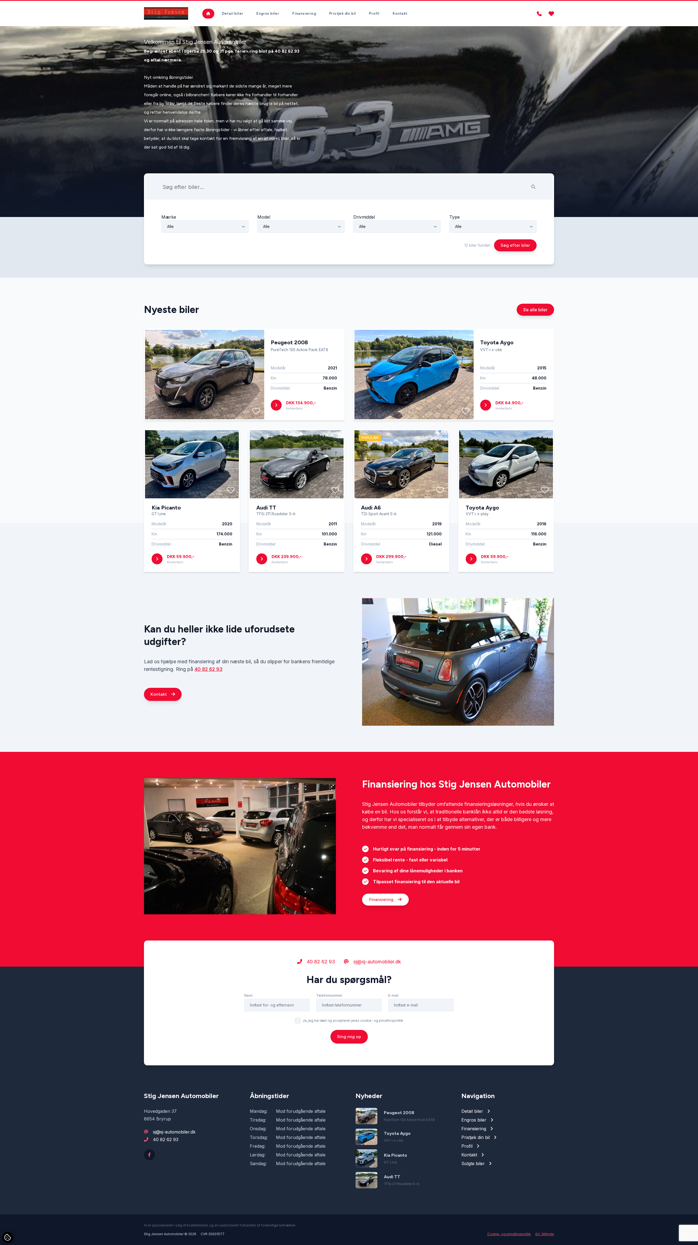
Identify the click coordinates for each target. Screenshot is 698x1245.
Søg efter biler (515, 245)
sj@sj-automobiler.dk (376, 961)
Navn (248, 995)
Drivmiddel (364, 217)
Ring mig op (349, 1036)
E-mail (393, 995)
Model (263, 217)
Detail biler (232, 13)
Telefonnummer (329, 995)
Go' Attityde (544, 1234)
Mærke (168, 217)
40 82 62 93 (208, 669)
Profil (374, 13)
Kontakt (400, 13)
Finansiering (304, 13)
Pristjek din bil (342, 13)
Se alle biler (535, 309)
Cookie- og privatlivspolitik (509, 1234)
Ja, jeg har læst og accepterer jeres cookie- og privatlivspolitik (353, 1020)
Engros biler (267, 13)
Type (454, 217)
